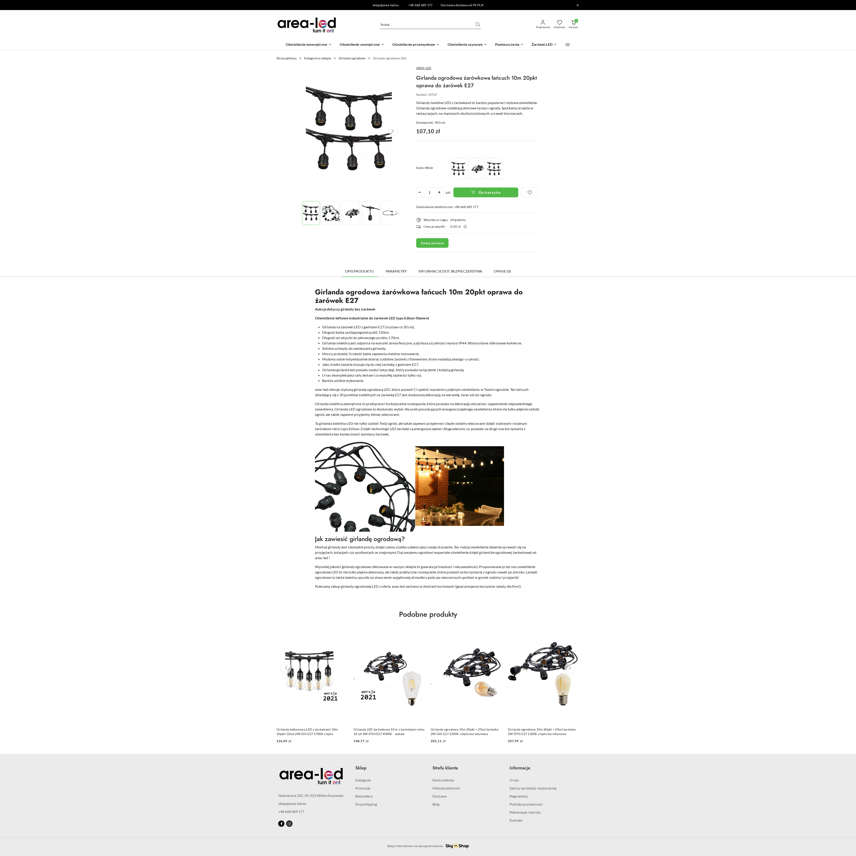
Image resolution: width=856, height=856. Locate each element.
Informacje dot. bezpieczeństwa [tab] (450, 271)
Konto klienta (443, 780)
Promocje (362, 788)
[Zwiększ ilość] (439, 192)
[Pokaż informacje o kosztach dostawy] (465, 226)
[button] (567, 44)
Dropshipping (366, 804)
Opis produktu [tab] (359, 271)
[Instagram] (289, 824)
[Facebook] (281, 824)
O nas (514, 780)
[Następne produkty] (570, 668)
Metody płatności (446, 788)
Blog (436, 804)
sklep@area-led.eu (292, 803)
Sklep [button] (360, 768)
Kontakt (516, 820)
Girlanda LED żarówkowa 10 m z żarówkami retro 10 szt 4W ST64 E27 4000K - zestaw (389, 731)
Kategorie (363, 780)
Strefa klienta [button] (445, 768)
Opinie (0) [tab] (502, 271)
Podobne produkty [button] (428, 614)
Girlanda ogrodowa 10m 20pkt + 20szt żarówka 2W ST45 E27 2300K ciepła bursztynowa (542, 731)
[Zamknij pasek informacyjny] (578, 5)
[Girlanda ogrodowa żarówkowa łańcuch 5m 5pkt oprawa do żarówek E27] (494, 168)
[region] (476, 168)
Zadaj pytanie (432, 243)
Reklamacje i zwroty (525, 812)
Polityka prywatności (526, 804)
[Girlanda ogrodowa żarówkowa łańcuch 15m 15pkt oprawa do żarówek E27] (458, 168)
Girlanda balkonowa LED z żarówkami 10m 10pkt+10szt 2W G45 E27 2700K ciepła (307, 731)
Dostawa (439, 796)
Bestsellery (364, 796)
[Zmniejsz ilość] (419, 192)
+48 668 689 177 (291, 811)
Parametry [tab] (396, 271)
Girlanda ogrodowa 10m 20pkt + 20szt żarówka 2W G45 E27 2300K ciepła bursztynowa (464, 731)
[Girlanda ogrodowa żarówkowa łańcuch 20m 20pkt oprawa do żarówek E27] (476, 168)
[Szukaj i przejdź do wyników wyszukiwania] (478, 24)
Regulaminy (519, 796)
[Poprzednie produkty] (286, 668)
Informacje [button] (520, 768)
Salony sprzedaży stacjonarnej (533, 788)
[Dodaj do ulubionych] (529, 192)
